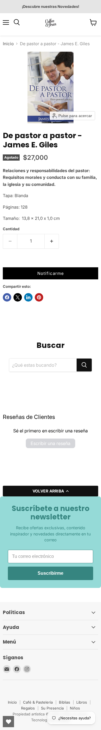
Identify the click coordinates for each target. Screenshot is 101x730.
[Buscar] (84, 365)
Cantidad (11, 229)
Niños (75, 708)
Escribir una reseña (50, 443)
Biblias (64, 702)
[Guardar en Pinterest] (39, 297)
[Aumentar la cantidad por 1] (52, 241)
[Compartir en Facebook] (7, 297)
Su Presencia (52, 708)
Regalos (28, 708)
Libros (81, 702)
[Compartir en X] (17, 297)
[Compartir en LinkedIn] (28, 297)
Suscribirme (50, 573)
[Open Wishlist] (8, 721)
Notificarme (50, 273)
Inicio (8, 43)
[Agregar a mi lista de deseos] (8, 261)
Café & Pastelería (38, 702)
